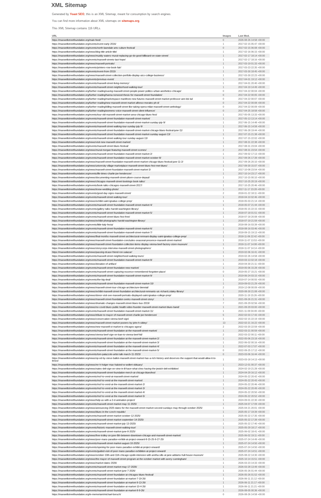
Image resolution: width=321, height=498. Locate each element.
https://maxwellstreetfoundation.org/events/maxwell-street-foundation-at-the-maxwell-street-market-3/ (105, 342)
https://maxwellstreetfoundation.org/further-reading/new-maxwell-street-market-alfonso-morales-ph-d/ (105, 102)
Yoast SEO (77, 14)
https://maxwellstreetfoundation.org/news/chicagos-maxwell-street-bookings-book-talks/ (98, 181)
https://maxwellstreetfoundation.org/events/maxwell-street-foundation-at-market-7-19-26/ (99, 478)
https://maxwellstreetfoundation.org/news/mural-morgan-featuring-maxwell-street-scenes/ (99, 150)
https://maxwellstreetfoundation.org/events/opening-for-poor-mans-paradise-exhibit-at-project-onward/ (106, 447)
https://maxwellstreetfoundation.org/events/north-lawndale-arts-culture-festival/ (93, 47)
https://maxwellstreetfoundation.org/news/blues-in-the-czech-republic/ (89, 411)
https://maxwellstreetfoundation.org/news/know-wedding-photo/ (85, 189)
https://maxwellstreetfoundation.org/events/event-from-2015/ (84, 71)
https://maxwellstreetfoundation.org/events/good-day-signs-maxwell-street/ (91, 193)
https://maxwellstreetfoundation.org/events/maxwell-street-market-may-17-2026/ (94, 466)
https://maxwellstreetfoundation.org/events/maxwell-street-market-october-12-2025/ (96, 415)
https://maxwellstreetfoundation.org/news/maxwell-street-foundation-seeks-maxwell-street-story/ (103, 299)
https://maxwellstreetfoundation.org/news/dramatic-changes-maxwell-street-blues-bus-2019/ (101, 303)
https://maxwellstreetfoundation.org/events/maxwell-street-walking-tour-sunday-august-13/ (100, 138)
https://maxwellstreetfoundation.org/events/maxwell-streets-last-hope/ (89, 59)
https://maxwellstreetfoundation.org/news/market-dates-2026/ (84, 463)
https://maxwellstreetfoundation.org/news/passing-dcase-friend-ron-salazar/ (92, 252)
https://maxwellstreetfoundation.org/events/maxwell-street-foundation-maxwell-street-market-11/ (102, 311)
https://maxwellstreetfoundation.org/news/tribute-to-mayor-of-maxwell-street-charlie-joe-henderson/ (104, 315)
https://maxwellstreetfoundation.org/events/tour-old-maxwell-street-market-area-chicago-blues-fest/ (104, 114)
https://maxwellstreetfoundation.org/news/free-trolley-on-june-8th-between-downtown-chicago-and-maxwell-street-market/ (116, 435)
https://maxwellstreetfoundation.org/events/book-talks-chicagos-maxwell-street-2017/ (97, 185)
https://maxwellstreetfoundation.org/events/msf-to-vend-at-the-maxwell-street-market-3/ (98, 388)
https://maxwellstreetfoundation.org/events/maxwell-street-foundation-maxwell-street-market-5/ (102, 212)
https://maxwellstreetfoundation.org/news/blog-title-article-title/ (84, 51)
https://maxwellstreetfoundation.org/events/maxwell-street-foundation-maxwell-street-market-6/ (102, 228)
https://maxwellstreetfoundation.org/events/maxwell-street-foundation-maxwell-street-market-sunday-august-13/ (111, 134)
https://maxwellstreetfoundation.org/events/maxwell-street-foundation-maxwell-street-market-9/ (102, 275)
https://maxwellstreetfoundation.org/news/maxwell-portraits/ (83, 63)
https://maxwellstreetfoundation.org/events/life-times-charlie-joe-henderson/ (91, 173)
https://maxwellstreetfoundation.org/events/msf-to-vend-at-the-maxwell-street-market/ (97, 380)
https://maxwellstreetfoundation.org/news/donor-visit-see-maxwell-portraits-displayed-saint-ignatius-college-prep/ (111, 295)
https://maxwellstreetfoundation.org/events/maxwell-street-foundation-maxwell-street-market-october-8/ (106, 157)
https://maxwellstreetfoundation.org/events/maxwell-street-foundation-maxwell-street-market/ (101, 118)
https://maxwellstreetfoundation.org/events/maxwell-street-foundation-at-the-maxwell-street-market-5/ (105, 350)
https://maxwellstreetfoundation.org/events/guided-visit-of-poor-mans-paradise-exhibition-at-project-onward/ (109, 451)
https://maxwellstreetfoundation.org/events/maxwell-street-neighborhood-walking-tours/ (98, 256)
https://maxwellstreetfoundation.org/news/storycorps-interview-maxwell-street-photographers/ (101, 248)
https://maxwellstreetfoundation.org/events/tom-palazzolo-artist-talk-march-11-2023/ (96, 354)
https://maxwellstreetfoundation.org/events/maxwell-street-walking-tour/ (89, 197)
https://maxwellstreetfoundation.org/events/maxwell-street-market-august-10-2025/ (96, 443)
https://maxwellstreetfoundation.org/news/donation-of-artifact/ (84, 264)
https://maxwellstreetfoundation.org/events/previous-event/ (83, 79)
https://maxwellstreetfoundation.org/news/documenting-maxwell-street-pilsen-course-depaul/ (101, 177)
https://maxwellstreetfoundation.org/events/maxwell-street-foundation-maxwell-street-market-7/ (102, 232)
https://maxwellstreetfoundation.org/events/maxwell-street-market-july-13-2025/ (94, 423)
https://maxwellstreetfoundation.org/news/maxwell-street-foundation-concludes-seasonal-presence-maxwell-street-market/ (117, 240)
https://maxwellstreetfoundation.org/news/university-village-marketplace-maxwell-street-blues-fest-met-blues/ (109, 165)
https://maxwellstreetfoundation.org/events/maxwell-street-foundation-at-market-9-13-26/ (99, 482)
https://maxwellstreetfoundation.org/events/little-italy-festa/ (82, 224)
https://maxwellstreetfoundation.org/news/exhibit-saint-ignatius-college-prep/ (92, 201)
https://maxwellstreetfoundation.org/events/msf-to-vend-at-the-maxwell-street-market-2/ (98, 384)
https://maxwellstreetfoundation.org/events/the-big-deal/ (81, 279)
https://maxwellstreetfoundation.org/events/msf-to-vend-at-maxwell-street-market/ (95, 376)
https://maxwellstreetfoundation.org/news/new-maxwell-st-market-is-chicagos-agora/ (97, 326)
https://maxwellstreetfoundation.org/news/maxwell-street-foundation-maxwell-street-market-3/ (101, 169)
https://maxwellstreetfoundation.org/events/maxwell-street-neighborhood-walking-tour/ (97, 87)
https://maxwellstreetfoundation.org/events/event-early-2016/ (84, 44)
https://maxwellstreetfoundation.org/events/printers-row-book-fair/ (86, 67)
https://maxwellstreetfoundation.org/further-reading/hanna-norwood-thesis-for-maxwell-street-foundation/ (107, 95)
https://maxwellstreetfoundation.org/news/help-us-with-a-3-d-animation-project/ (93, 400)
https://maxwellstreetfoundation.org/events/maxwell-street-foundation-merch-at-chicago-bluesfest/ (103, 372)
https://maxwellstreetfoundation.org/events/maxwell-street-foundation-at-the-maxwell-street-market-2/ (105, 338)
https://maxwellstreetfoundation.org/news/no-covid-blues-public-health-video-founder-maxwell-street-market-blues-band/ (115, 307)
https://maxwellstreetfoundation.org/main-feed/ (76, 40)
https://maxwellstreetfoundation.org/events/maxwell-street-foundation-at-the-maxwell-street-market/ (104, 330)
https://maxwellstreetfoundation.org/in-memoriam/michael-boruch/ (86, 494)
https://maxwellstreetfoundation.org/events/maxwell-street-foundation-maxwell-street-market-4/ (102, 205)
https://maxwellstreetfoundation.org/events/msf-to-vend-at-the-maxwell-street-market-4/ (98, 392)
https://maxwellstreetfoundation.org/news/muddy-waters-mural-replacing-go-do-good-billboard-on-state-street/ (110, 55)
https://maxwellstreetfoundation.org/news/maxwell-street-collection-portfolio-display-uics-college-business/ (108, 75)
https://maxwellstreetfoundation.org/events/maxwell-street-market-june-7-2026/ (93, 470)
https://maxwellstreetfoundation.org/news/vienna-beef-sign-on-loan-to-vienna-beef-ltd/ (97, 334)
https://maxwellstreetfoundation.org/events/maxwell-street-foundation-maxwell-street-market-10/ (103, 283)
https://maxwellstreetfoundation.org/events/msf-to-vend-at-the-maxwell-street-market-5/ (98, 396)
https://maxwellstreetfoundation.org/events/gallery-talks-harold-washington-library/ (95, 209)
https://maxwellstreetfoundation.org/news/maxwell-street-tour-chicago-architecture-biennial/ (100, 287)
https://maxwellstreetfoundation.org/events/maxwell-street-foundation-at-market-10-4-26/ (99, 486)
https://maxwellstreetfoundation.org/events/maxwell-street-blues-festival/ (90, 146)
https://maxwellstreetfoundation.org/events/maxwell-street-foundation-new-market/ (95, 267)
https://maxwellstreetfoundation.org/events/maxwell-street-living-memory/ (90, 83)
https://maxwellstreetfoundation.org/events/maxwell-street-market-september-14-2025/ (98, 419)
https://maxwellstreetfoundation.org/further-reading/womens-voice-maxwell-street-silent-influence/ (103, 110)
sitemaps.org (130, 20)
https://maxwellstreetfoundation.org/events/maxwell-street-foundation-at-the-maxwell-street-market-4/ (105, 346)
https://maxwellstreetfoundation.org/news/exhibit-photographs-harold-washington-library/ (98, 220)
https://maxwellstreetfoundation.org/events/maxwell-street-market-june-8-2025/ (93, 431)
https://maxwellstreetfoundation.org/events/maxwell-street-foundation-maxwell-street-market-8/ (102, 260)
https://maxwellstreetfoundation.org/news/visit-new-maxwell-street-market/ (91, 142)
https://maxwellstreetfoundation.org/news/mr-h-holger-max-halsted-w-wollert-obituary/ (97, 364)
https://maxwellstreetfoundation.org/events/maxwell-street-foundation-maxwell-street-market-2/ (102, 154)
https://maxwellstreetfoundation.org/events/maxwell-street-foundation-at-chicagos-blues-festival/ (103, 474)
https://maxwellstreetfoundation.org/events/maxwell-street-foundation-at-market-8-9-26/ (98, 490)
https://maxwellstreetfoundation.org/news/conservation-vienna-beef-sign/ (90, 319)
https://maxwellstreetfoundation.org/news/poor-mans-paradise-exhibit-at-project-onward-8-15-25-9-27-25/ (108, 439)
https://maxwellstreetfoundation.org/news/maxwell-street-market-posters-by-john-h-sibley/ (99, 322)
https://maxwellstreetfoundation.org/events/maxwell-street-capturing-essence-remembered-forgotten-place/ (109, 271)
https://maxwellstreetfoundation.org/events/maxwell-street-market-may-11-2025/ (94, 404)
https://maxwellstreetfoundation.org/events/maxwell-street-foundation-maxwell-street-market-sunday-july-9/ (108, 122)
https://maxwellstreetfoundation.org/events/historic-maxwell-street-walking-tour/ (94, 427)
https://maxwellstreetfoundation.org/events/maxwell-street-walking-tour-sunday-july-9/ (97, 126)
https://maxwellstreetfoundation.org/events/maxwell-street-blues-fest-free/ (91, 216)
